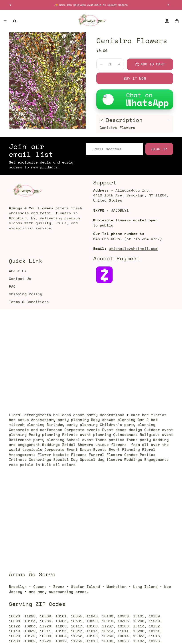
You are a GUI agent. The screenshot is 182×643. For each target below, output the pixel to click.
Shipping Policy (25, 294)
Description (124, 120)
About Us (18, 271)
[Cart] (177, 21)
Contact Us (20, 278)
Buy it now (135, 78)
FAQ (12, 286)
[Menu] (5, 21)
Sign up (159, 149)
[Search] (15, 21)
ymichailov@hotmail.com (133, 248)
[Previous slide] (10, 5)
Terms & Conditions (29, 301)
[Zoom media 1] (47, 80)
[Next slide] (168, 5)
